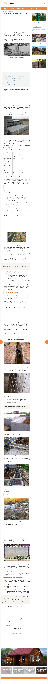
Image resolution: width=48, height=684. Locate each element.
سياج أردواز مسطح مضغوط (11, 84)
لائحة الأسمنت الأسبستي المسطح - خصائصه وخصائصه (14, 76)
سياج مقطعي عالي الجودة (36, 22)
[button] (45, 657)
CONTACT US (37, 8)
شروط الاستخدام (13, 678)
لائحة (23, 280)
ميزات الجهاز (27, 8)
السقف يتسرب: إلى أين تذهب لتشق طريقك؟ (39, 43)
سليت (3, 28)
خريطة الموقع (20, 678)
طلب (16, 633)
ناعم (23, 8)
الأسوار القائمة (9, 212)
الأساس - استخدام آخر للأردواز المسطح (11, 82)
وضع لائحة (13, 140)
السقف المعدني (12, 8)
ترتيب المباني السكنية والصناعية (11, 80)
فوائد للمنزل (42, 3)
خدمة (32, 8)
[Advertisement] (16, 21)
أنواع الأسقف (6, 8)
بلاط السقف (18, 8)
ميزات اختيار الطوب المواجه (36, 68)
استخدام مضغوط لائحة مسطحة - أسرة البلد (12, 78)
